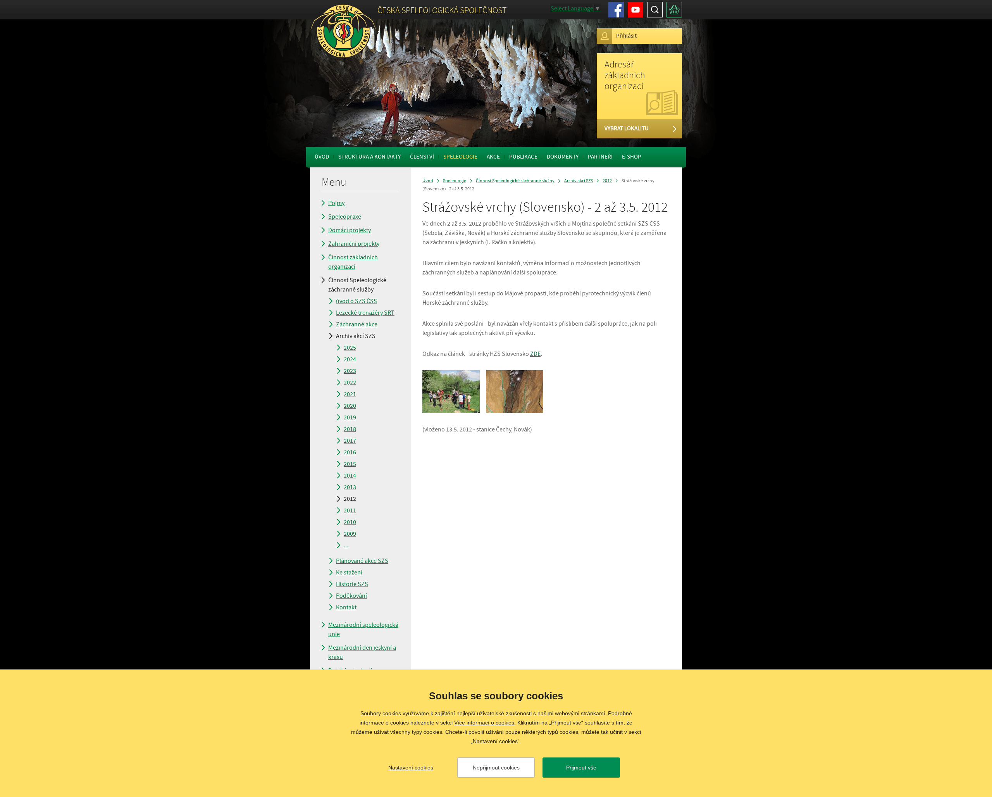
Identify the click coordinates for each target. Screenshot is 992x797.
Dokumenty (563, 156)
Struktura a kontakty (369, 156)
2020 (350, 406)
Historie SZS (352, 584)
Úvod (322, 156)
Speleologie (460, 156)
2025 (350, 348)
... (346, 545)
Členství (422, 156)
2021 (350, 394)
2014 (350, 476)
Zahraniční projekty (353, 244)
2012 (350, 499)
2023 (350, 371)
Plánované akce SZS (362, 561)
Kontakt (346, 607)
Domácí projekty (349, 230)
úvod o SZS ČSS (356, 301)
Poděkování (351, 596)
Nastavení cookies (410, 767)
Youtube (635, 9)
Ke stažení (349, 572)
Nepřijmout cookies (496, 767)
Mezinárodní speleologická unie (363, 629)
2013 (350, 487)
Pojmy (336, 203)
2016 (350, 452)
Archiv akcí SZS (355, 336)
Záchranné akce (356, 324)
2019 (350, 417)
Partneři (600, 156)
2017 (350, 441)
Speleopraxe (344, 217)
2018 (350, 429)
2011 (350, 510)
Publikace (523, 156)
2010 (350, 522)
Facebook (616, 9)
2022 (350, 382)
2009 (350, 534)
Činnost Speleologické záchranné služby (357, 284)
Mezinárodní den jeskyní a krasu (362, 652)
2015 (350, 464)
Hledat (655, 9)
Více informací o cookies (484, 722)
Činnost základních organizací (353, 262)
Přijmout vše (581, 767)
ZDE (535, 354)
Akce (493, 156)
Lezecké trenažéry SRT (365, 313)
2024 (350, 359)
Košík (674, 9)
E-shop (631, 156)
